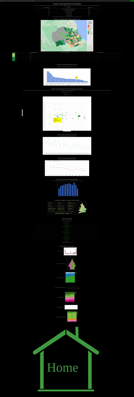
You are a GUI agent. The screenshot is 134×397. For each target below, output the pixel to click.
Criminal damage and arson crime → (67, 226)
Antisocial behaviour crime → (67, 221)
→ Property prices (60, 307)
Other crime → (67, 229)
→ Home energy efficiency (60, 317)
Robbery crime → (67, 235)
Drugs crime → (67, 227)
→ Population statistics (61, 263)
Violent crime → (67, 241)
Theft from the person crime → (67, 238)
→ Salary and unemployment (60, 287)
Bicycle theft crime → (67, 223)
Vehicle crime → (67, 239)
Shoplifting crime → (67, 236)
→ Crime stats (60, 251)
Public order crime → (67, 233)
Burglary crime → (67, 224)
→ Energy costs (60, 297)
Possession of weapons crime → (67, 232)
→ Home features (61, 277)
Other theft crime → (67, 230)
